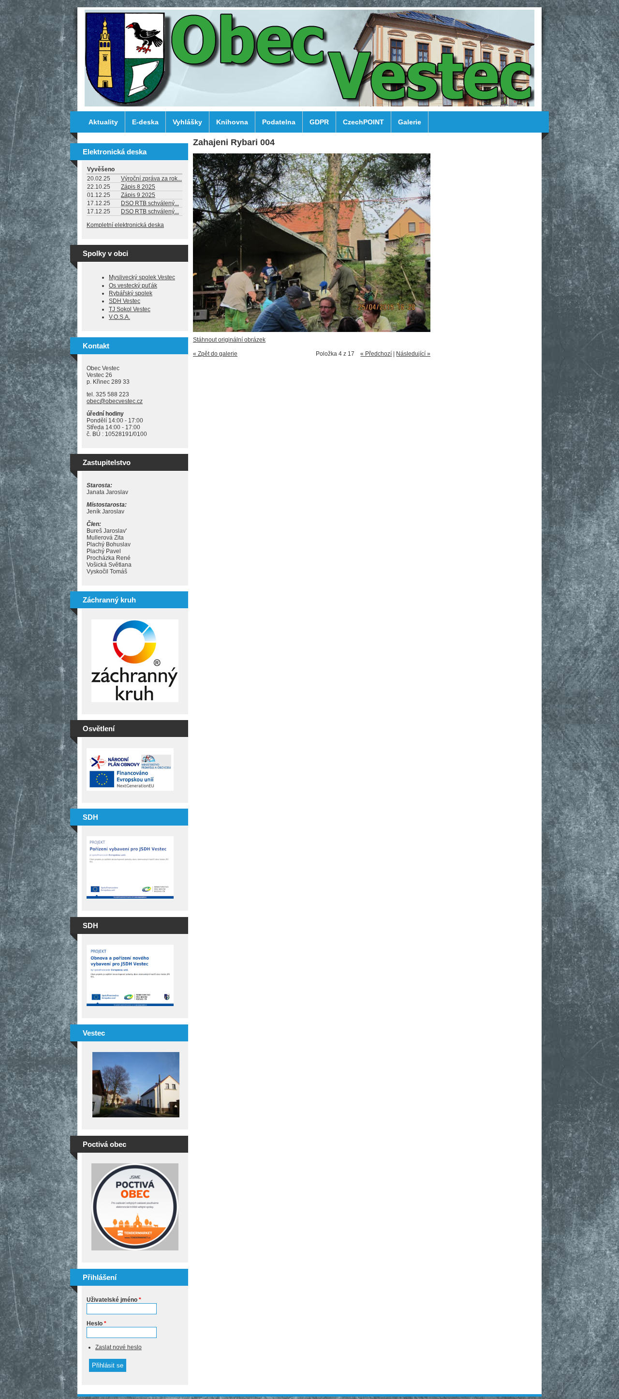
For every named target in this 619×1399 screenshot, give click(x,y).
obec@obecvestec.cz (115, 401)
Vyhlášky (187, 122)
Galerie (409, 122)
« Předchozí (376, 353)
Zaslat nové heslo (118, 1347)
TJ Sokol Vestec (129, 309)
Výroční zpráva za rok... (151, 178)
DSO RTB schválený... (150, 203)
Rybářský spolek (130, 293)
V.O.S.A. (119, 317)
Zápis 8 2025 (138, 186)
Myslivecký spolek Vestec (142, 277)
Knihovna (232, 122)
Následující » (413, 353)
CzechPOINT (363, 122)
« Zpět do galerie (215, 353)
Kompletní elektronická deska (125, 225)
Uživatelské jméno (114, 1299)
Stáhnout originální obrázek (229, 339)
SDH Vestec (124, 301)
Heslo (96, 1323)
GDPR (319, 122)
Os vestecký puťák (133, 285)
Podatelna (278, 122)
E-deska (145, 122)
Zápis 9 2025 (138, 195)
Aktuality (103, 122)
